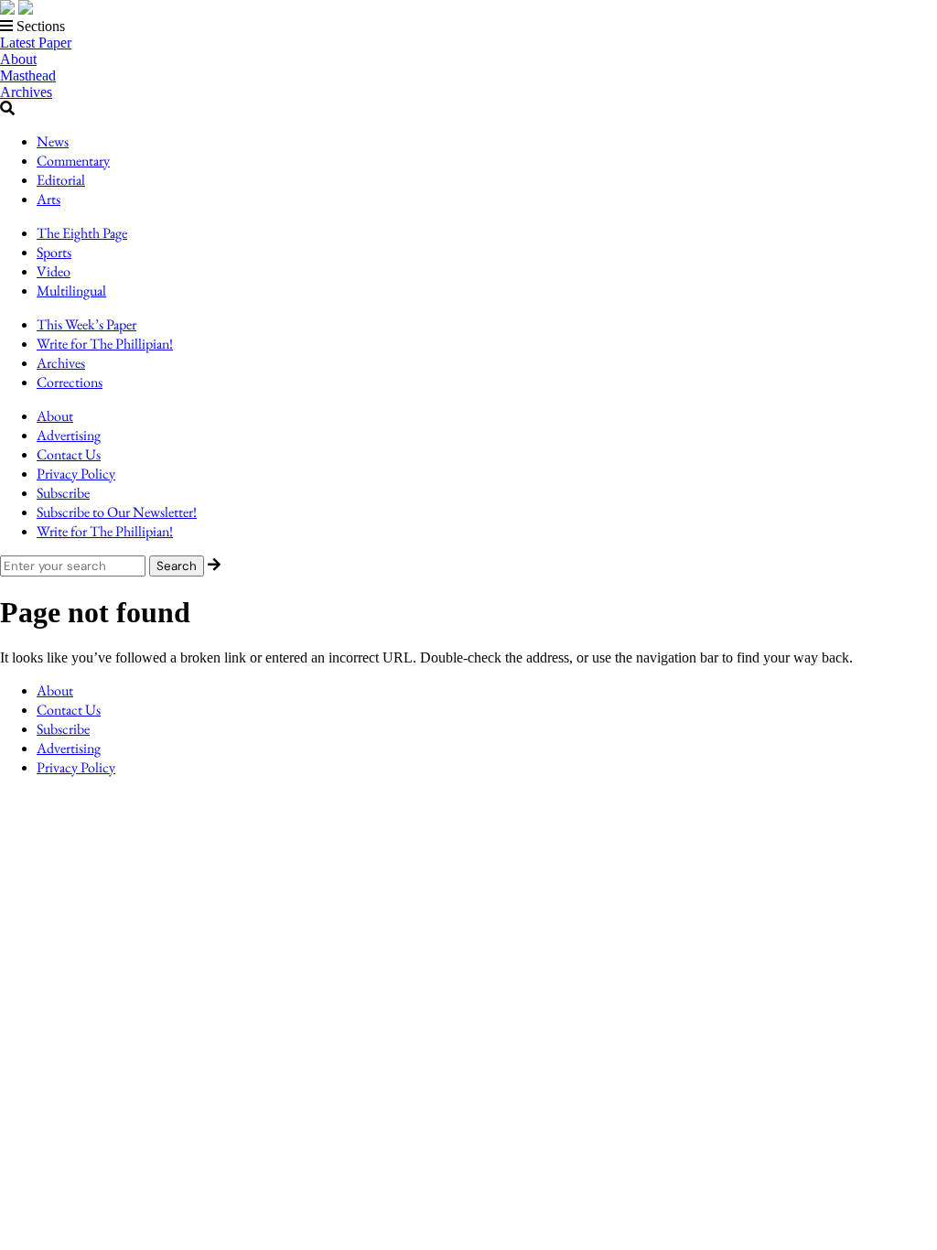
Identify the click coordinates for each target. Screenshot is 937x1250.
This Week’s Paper (86, 324)
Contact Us (69, 454)
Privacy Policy (76, 473)
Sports (54, 252)
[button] (468, 26)
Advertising (69, 435)
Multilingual (71, 290)
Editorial (61, 179)
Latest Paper (35, 42)
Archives (26, 92)
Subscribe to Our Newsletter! (117, 512)
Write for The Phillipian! (105, 343)
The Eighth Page (82, 232)
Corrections (69, 382)
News (53, 141)
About (18, 59)
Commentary (73, 160)
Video (53, 271)
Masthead (28, 75)
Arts (48, 199)
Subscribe (63, 492)
